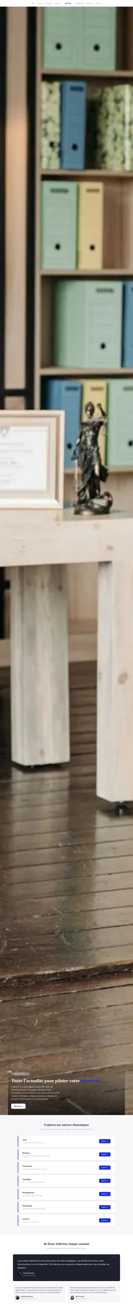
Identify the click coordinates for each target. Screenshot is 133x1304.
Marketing (90, 3)
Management (80, 3)
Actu (33, 3)
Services (98, 3)
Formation (48, 3)
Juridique (57, 3)
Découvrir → (18, 1106)
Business (40, 3)
